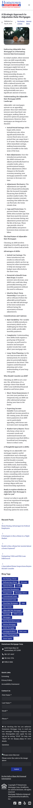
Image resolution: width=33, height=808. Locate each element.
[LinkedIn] (20, 803)
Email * (5, 711)
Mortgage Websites (15, 794)
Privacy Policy (7, 680)
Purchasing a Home (21, 22)
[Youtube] (29, 803)
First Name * (7, 695)
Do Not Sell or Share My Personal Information (14, 777)
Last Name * (6, 703)
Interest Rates (28, 22)
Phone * (5, 719)
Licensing (5, 676)
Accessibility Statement (10, 684)
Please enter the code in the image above (15, 759)
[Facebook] (15, 803)
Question (5, 745)
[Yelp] (25, 803)
